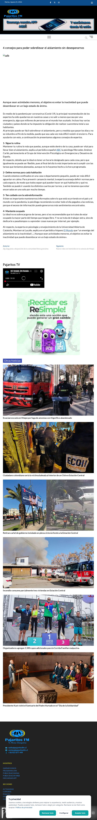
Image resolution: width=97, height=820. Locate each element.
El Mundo (68, 230)
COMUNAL (7, 792)
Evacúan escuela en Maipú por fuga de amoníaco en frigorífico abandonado (37, 418)
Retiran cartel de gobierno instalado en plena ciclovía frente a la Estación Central (40, 533)
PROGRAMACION (10, 771)
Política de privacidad (23, 807)
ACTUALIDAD (8, 789)
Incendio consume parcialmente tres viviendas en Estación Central (34, 590)
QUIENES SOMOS (9, 768)
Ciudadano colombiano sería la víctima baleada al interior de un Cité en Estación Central (43, 475)
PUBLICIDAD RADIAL (11, 773)
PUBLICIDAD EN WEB (11, 776)
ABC (58, 150)
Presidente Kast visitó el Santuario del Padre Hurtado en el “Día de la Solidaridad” (41, 705)
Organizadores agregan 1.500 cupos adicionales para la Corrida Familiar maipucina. (41, 648)
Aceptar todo (80, 813)
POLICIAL (6, 794)
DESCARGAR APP (10, 778)
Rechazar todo (48, 813)
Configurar (63, 813)
